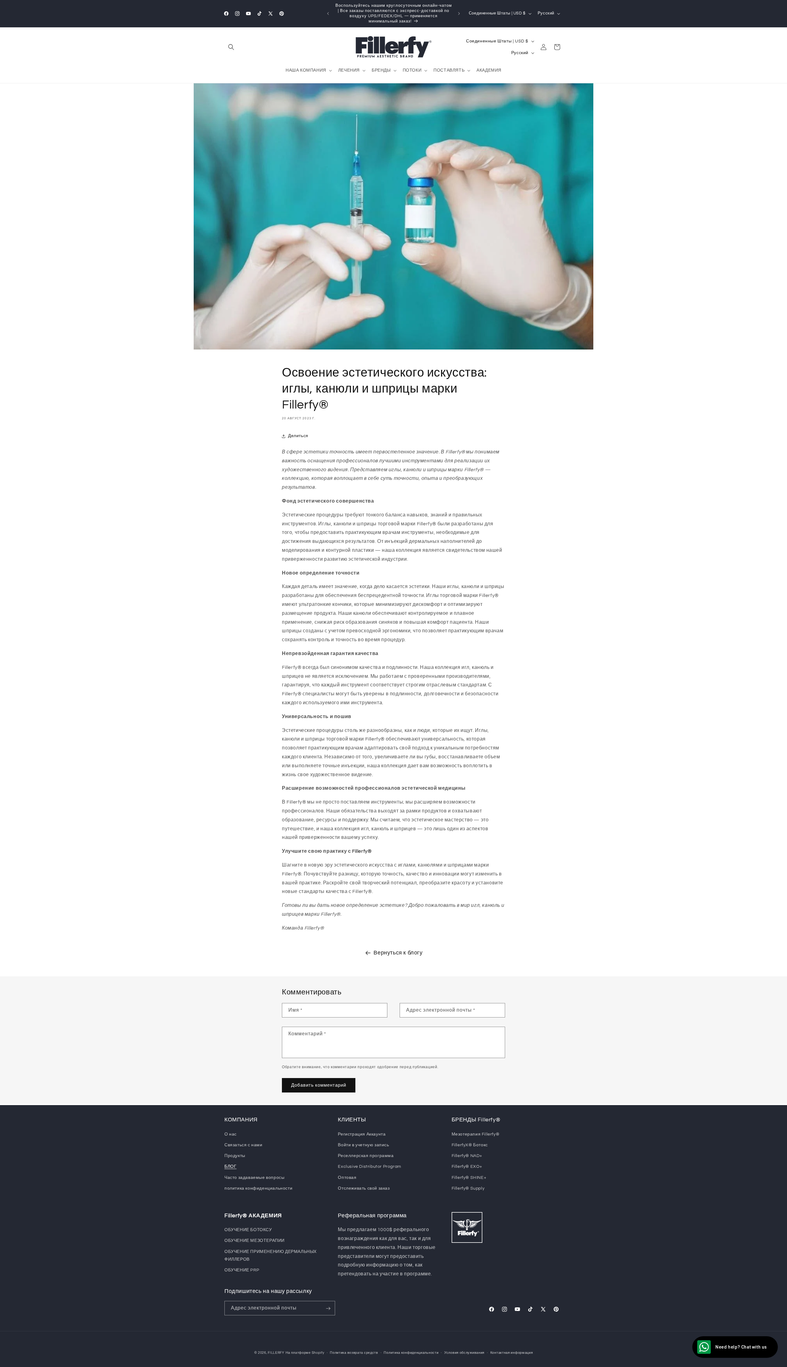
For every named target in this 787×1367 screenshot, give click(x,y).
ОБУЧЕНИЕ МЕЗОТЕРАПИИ (254, 1241)
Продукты (234, 1155)
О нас (230, 1134)
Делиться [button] (298, 436)
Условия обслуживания (464, 1352)
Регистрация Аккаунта (362, 1134)
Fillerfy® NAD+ (467, 1155)
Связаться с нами (243, 1145)
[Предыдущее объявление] (328, 13)
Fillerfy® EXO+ (467, 1166)
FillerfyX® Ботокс (470, 1145)
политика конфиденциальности (258, 1188)
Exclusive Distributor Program (369, 1166)
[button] (231, 47)
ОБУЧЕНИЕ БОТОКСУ (248, 1230)
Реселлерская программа (366, 1155)
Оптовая (347, 1177)
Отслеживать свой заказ (364, 1188)
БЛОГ (230, 1166)
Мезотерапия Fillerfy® (476, 1134)
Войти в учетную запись (363, 1145)
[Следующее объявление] (459, 13)
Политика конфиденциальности (411, 1352)
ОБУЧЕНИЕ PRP (241, 1270)
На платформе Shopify (305, 1352)
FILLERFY (276, 1352)
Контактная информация (511, 1352)
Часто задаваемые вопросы (254, 1177)
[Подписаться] (328, 1308)
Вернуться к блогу (398, 953)
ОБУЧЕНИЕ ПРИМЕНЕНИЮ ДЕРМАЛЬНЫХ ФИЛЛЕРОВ (270, 1256)
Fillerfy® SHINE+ (469, 1177)
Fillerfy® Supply (468, 1188)
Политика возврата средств (354, 1352)
